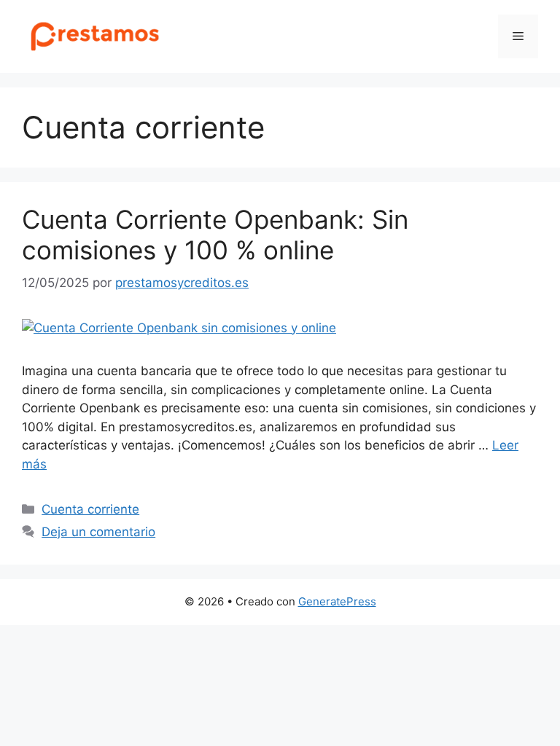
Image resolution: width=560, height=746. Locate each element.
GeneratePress (337, 601)
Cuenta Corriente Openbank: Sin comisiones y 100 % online (215, 234)
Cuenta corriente (90, 509)
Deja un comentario (98, 532)
